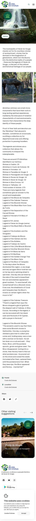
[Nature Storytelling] (10, 7)
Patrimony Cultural (10, 10)
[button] (31, 412)
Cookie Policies (9, 513)
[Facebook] (4, 399)
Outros (5, 36)
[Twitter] (10, 399)
